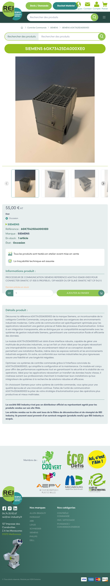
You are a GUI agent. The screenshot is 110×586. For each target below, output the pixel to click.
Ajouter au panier (78, 293)
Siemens (34, 532)
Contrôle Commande (63, 514)
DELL (32, 540)
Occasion (13, 218)
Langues (78, 8)
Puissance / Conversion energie (68, 525)
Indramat (35, 517)
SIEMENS (24, 233)
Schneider (35, 528)
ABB (32, 521)
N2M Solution (35, 579)
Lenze (33, 524)
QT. (9, 293)
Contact (88, 8)
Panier (105, 8)
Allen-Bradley (38, 513)
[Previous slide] (6, 183)
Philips (33, 536)
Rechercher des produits (22, 36)
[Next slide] (103, 183)
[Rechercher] (94, 17)
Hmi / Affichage (66, 520)
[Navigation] (104, 17)
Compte (97, 8)
